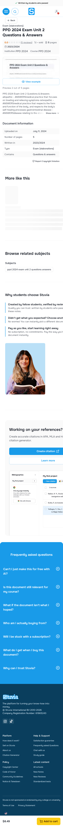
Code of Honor (9, 772)
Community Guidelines (13, 776)
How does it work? (11, 740)
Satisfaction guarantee (43, 740)
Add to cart (51, 821)
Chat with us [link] (39, 750)
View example (33, 81)
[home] (31, 11)
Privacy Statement (26, 805)
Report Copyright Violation (47, 161)
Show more (51, 113)
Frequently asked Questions (45, 745)
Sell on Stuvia (9, 745)
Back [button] (12, 20)
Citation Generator (11, 755)
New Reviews (39, 776)
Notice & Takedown (11, 781)
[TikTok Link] (11, 721)
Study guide (38, 755)
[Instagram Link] (5, 721)
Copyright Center (10, 767)
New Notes (38, 772)
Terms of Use (8, 805)
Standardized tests (42, 781)
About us (7, 750)
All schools (38, 767)
